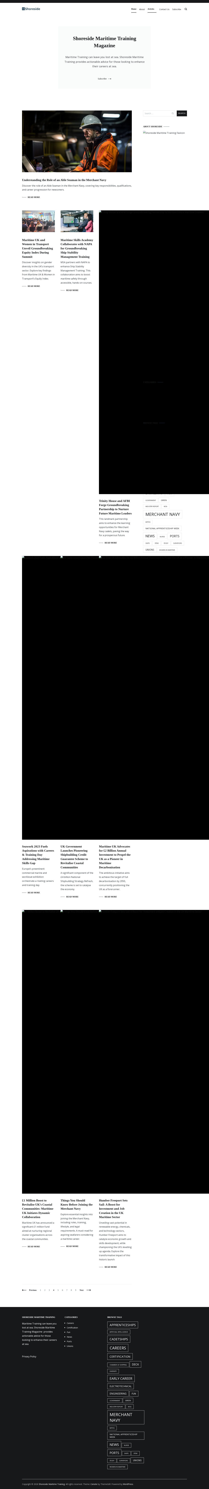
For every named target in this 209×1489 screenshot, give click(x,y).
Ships (147, 543)
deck (135, 1364)
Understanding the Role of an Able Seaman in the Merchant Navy (64, 180)
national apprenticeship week (162, 528)
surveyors (177, 543)
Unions (149, 549)
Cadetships (119, 1339)
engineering (118, 1393)
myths (147, 522)
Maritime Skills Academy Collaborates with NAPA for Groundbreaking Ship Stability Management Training (77, 248)
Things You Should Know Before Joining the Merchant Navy (77, 1205)
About (142, 9)
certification (120, 1356)
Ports (174, 536)
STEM (157, 543)
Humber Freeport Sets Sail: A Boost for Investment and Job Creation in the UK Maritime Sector (113, 1209)
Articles (151, 9)
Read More (34, 197)
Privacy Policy (29, 1356)
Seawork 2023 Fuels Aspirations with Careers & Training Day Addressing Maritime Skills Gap (38, 855)
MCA (165, 506)
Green (164, 500)
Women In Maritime (167, 550)
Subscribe (176, 9)
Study (166, 543)
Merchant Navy (162, 514)
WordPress (128, 1484)
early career (121, 1378)
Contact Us (164, 9)
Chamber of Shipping (118, 1365)
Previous (33, 1290)
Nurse (162, 537)
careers (118, 1348)
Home (133, 9)
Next (82, 1290)
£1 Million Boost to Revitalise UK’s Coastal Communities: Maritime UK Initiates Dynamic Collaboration (37, 1209)
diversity (113, 1371)
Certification (72, 1327)
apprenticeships (123, 1325)
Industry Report (152, 506)
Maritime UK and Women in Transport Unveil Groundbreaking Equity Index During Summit (37, 248)
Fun (68, 1332)
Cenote (94, 1484)
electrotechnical (121, 1386)
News (150, 536)
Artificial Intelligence (119, 1332)
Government (150, 500)
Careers (70, 1323)
